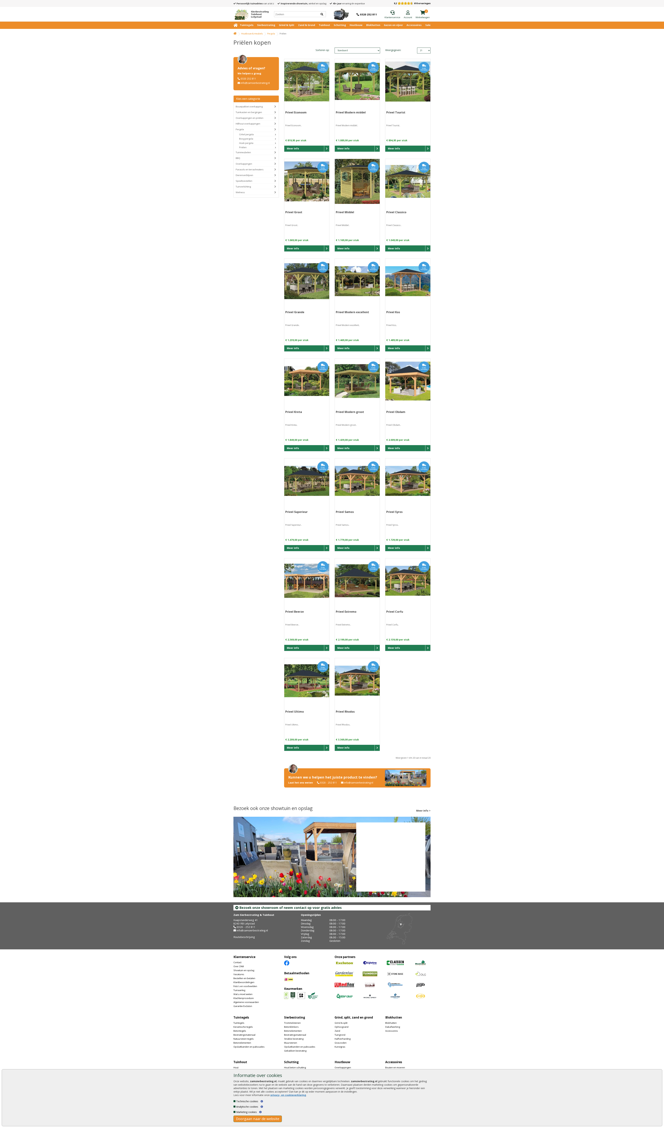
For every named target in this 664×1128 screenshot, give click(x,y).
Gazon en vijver (393, 25)
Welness (240, 192)
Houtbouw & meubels (252, 33)
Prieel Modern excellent (352, 312)
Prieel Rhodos (345, 711)
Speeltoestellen (244, 180)
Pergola (271, 33)
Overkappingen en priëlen (249, 117)
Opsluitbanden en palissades (249, 1046)
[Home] (235, 33)
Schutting (340, 25)
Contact (237, 962)
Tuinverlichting (243, 186)
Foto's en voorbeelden (245, 986)
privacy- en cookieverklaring (288, 1095)
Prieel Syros (394, 512)
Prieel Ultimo (294, 711)
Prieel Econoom (296, 112)
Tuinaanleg (239, 990)
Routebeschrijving (244, 937)
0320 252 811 (248, 78)
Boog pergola (246, 138)
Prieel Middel (345, 212)
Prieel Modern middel (351, 112)
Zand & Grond (306, 25)
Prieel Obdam (395, 412)
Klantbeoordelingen (243, 982)
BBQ (238, 158)
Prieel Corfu (394, 612)
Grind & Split (286, 25)
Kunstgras (340, 1046)
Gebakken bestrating (295, 1050)
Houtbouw (356, 25)
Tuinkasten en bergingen (249, 112)
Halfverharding (343, 1038)
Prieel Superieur (296, 512)
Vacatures (238, 974)
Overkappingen (244, 163)
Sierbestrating (266, 25)
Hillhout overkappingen (248, 123)
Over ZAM (238, 966)
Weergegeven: (391, 50)
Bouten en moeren (395, 1067)
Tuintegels (246, 25)
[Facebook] (286, 962)
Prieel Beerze (294, 612)
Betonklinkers (291, 1026)
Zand (337, 1030)
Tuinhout (324, 25)
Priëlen (243, 147)
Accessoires (414, 25)
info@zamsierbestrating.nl (255, 83)
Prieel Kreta (293, 412)
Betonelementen (242, 1042)
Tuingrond (340, 1034)
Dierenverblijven (244, 175)
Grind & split (341, 1022)
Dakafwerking (392, 1026)
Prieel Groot (293, 212)
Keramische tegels (243, 1026)
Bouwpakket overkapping (249, 106)
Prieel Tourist (395, 112)
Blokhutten (373, 25)
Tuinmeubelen (243, 152)
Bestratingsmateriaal (244, 1034)
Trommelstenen (292, 1022)
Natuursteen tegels (243, 1038)
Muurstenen (290, 1042)
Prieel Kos (393, 312)
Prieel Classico (396, 212)
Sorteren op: (322, 50)
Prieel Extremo (346, 612)
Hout (235, 1067)
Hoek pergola (246, 143)
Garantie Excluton (242, 1006)
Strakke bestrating (293, 1038)
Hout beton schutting (295, 1067)
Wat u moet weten (242, 994)
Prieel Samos (345, 512)
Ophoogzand (341, 1026)
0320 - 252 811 (328, 782)
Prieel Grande (294, 312)
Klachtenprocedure (243, 998)
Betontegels (239, 1030)
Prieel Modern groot (350, 412)
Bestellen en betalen (244, 978)
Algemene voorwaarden (246, 1002)
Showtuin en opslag (243, 970)
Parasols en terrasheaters (250, 169)
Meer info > (423, 810)
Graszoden (341, 1042)
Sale (428, 25)
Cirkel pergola (246, 134)
